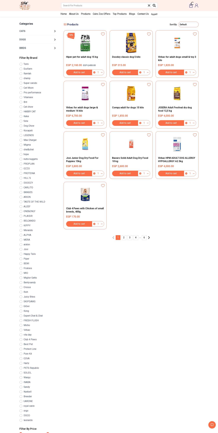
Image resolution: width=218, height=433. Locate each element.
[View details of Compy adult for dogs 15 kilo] (131, 104)
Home (64, 13)
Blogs (132, 13)
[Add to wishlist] (103, 34)
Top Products (120, 13)
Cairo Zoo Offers (101, 13)
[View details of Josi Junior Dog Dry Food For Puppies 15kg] (85, 155)
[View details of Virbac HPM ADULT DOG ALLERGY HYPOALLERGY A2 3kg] (177, 155)
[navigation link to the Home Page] (24, 5)
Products (85, 13)
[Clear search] (149, 5)
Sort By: (173, 24)
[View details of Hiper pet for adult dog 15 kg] (85, 54)
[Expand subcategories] (55, 31)
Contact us (143, 13)
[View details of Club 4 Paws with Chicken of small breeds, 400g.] (85, 205)
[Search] (154, 5)
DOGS (22, 39)
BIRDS (22, 48)
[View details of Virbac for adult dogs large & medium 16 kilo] (85, 104)
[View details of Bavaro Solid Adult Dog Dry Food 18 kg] (131, 155)
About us (74, 13)
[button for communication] (212, 425)
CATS (22, 31)
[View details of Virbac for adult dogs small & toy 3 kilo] (177, 54)
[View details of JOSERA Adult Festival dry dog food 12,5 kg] (177, 104)
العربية (154, 14)
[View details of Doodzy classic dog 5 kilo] (131, 54)
